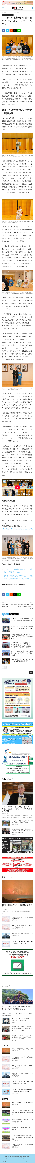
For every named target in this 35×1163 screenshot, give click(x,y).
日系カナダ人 (22, 584)
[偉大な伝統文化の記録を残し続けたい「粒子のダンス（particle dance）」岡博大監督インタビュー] (6, 831)
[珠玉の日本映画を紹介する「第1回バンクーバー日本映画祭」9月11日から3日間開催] (6, 1138)
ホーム (3, 12)
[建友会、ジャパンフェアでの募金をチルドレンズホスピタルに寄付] (6, 629)
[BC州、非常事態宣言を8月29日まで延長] (17, 891)
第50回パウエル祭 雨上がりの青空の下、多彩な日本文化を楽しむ (17, 1008)
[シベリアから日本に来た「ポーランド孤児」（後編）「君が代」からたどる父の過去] (17, 793)
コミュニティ (9, 12)
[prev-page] (3, 667)
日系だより (16, 12)
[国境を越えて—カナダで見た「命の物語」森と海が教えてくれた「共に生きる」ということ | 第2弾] (6, 1037)
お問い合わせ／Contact (23, 1158)
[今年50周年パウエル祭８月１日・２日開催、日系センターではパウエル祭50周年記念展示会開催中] (6, 645)
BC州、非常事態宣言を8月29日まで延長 (22, 1049)
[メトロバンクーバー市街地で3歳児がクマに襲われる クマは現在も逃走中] (6, 1092)
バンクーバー (9, 584)
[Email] (15, 30)
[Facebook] (3, 30)
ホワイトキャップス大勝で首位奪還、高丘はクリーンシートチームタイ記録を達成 (22, 1112)
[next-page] (5, 667)
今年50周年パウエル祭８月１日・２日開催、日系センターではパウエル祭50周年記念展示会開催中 (22, 645)
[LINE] (19, 30)
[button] (3, 8)
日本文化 (15, 584)
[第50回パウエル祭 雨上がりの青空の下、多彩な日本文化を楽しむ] (6, 620)
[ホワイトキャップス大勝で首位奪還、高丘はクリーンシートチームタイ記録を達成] (6, 1113)
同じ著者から (14, 614)
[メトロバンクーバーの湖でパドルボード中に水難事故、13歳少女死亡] (6, 944)
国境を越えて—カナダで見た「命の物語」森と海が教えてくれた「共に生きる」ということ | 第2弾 (22, 1037)
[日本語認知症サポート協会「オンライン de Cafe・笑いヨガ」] (6, 1121)
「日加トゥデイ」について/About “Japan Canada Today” (17, 1156)
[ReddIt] (11, 30)
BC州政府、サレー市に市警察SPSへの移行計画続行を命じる (25, 606)
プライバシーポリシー (11, 1158)
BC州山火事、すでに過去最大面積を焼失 (9, 605)
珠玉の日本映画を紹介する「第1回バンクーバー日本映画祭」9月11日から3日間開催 (22, 1137)
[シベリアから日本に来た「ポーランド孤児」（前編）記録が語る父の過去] (6, 823)
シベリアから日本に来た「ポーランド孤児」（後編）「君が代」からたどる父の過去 (17, 809)
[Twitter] (7, 30)
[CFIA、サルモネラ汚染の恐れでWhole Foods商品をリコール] (6, 927)
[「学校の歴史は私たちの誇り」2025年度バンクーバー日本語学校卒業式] (6, 637)
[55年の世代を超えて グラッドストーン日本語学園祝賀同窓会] (6, 661)
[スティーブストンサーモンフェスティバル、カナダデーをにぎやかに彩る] (6, 653)
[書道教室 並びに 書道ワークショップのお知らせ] (6, 1130)
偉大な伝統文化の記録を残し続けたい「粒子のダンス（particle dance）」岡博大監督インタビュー (22, 830)
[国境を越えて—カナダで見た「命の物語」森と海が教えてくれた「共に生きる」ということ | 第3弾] (6, 1029)
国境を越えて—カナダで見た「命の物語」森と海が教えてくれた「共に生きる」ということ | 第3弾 (22, 1028)
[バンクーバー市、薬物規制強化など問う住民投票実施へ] (6, 935)
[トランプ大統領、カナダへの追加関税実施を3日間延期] (6, 919)
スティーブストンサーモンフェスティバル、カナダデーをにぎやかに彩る (22, 653)
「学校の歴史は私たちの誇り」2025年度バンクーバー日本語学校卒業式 (22, 637)
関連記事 (5, 614)
